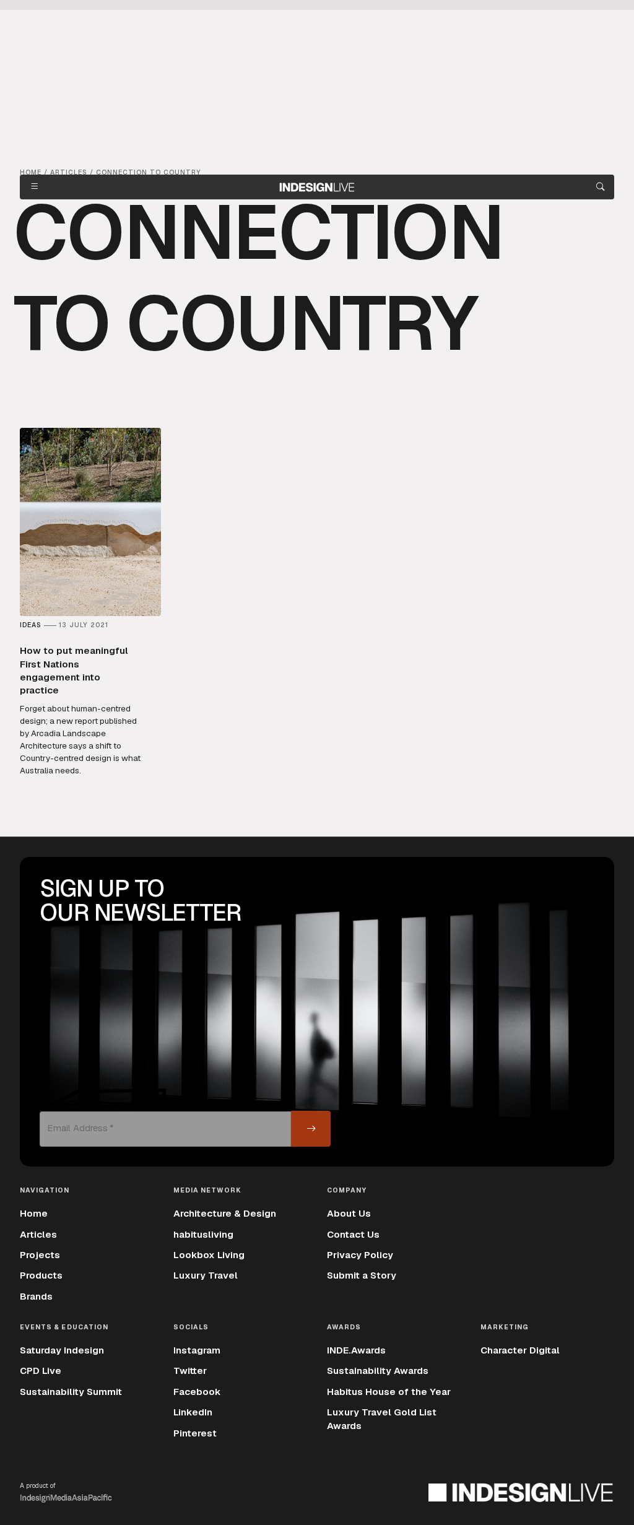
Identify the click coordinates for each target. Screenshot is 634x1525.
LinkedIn (192, 1412)
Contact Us (353, 1234)
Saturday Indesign (62, 1350)
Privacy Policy (360, 1255)
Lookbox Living (209, 1255)
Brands (36, 1296)
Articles (38, 1234)
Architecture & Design (224, 1213)
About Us (349, 1213)
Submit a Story (361, 1275)
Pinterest (195, 1433)
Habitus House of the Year (389, 1392)
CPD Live (40, 1371)
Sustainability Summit (71, 1392)
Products (41, 1275)
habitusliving (203, 1234)
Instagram (196, 1350)
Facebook (197, 1392)
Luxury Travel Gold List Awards (381, 1419)
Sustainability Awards (377, 1371)
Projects (40, 1255)
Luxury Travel (205, 1275)
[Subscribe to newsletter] (311, 1129)
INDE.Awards (356, 1350)
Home (34, 1213)
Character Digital (520, 1350)
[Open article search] (600, 187)
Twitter (190, 1371)
